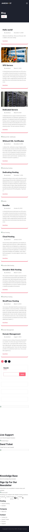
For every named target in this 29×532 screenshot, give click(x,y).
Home (3, 16)
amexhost (8, 32)
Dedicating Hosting (11, 172)
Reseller (6, 205)
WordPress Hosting (11, 301)
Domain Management (11, 334)
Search (6, 368)
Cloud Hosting (8, 237)
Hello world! (8, 30)
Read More (5, 41)
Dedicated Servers (10, 110)
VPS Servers (8, 65)
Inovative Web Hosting (12, 270)
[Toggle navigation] (27, 3)
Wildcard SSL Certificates (13, 141)
